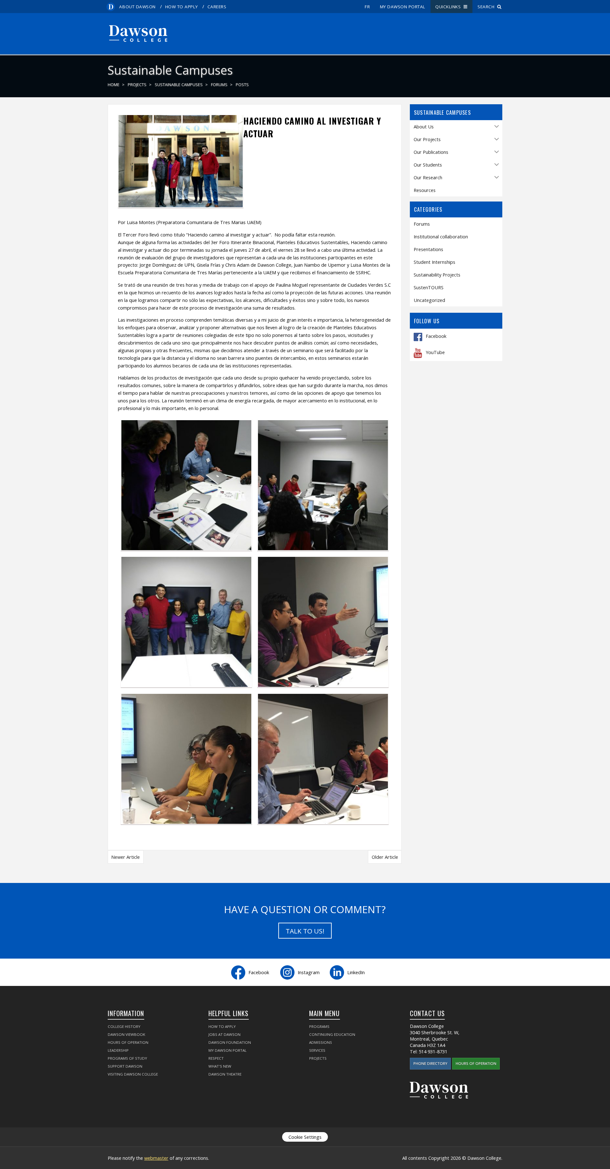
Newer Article (125, 857)
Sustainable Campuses (179, 84)
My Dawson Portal (402, 7)
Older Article (385, 857)
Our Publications (431, 152)
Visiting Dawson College (133, 1074)
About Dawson (137, 7)
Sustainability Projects (437, 274)
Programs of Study (127, 1058)
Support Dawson (125, 1066)
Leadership (118, 1050)
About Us (424, 126)
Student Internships (434, 262)
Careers (217, 7)
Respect (216, 1058)
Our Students (428, 164)
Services (317, 1050)
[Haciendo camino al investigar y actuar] (180, 205)
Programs (319, 1026)
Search (487, 7)
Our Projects (427, 139)
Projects (137, 84)
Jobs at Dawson (224, 1034)
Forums (219, 84)
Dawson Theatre (224, 1074)
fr (367, 7)
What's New (219, 1066)
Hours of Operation (128, 1042)
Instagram (309, 972)
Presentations (428, 249)
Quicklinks (449, 7)
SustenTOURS (429, 287)
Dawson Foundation (229, 1042)
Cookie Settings (305, 1137)
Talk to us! (305, 930)
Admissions (320, 1042)
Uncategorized (429, 300)
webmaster (156, 1158)
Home (113, 84)
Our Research (428, 177)
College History (124, 1026)
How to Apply (181, 7)
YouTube (435, 352)
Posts (242, 84)
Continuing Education (332, 1034)
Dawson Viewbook (126, 1034)
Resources (425, 190)
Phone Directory (430, 1063)
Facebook (436, 336)
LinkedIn (356, 972)
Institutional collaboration (441, 236)
